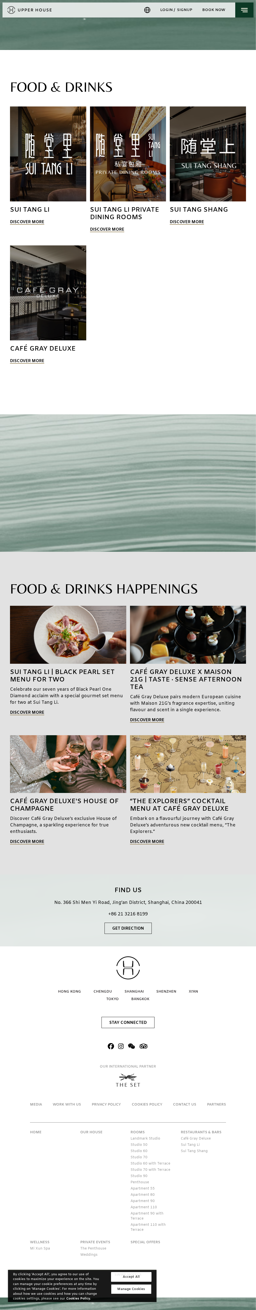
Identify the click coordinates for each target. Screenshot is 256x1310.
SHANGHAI (134, 991)
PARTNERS (216, 1104)
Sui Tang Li (190, 1145)
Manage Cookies (131, 1289)
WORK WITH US (67, 1104)
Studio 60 (139, 1151)
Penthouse (139, 1182)
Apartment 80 (142, 1195)
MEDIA (36, 1104)
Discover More (27, 222)
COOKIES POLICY (147, 1104)
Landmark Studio (145, 1138)
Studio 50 (139, 1145)
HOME (36, 1132)
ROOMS (137, 1132)
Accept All (131, 1277)
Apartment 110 (143, 1207)
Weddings (89, 1255)
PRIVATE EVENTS (95, 1242)
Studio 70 (139, 1157)
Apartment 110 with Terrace (148, 1227)
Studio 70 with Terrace (150, 1170)
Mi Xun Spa (40, 1248)
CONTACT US (184, 1104)
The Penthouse (93, 1248)
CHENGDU (103, 991)
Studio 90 (139, 1176)
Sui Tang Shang (194, 1151)
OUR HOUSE (91, 1132)
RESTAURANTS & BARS (201, 1132)
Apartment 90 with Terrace (147, 1216)
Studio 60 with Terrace (150, 1163)
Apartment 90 (142, 1201)
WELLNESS (40, 1242)
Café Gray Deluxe (196, 1138)
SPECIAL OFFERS (145, 1242)
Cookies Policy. (78, 1299)
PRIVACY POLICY (106, 1104)
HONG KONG (69, 991)
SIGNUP (184, 9)
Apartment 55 (142, 1188)
